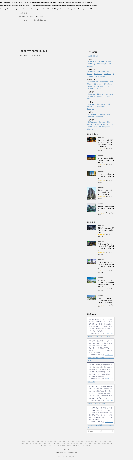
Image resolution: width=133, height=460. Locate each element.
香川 (90, 443)
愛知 (27, 443)
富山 (101, 441)
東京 (77, 441)
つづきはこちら (109, 333)
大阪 (49, 443)
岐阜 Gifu (91, 88)
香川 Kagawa (92, 114)
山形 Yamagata (101, 64)
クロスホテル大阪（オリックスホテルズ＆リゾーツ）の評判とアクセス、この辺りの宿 (106, 143)
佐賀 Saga (102, 122)
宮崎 (58, 445)
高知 (103, 443)
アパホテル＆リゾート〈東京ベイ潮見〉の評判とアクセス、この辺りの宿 (106, 247)
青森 (29, 441)
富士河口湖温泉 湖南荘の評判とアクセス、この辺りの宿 (106, 160)
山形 (46, 441)
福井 (110, 441)
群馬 (64, 441)
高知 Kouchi (99, 116)
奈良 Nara (100, 96)
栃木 (60, 441)
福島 (51, 441)
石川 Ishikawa (108, 84)
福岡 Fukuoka (92, 122)
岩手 (33, 441)
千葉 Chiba (107, 74)
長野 (92, 441)
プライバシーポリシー (77, 445)
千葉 (73, 441)
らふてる (23, 13)
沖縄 (68, 445)
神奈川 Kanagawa (100, 76)
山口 (86, 443)
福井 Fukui (91, 86)
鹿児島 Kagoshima (104, 127)
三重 (36, 443)
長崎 (45, 445)
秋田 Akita (109, 61)
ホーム (26, 20)
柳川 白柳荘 (91, 382)
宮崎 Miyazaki (92, 127)
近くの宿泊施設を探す (40, 20)
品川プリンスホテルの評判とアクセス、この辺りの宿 (106, 230)
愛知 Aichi (110, 86)
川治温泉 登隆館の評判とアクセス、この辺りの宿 (106, 208)
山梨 (87, 441)
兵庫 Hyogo (91, 96)
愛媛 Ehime (101, 114)
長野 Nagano (104, 81)
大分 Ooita (110, 124)
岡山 (77, 443)
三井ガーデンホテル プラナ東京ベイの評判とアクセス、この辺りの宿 (106, 300)
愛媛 (95, 443)
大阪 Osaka (109, 94)
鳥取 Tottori (91, 104)
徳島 (99, 443)
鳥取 (68, 443)
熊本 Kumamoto (100, 124)
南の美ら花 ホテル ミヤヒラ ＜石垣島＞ (99, 336)
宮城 (42, 441)
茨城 (55, 441)
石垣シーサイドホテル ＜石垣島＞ (97, 403)
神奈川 (82, 441)
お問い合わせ (88, 445)
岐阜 (31, 443)
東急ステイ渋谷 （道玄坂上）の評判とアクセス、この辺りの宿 (106, 192)
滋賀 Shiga (91, 94)
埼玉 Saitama (98, 74)
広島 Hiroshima (99, 106)
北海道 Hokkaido (93, 56)
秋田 (38, 441)
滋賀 (40, 443)
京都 (45, 443)
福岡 (108, 443)
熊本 (49, 445)
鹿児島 (63, 445)
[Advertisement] (66, 35)
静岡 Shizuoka (101, 86)
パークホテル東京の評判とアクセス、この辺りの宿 (106, 176)
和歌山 (63, 443)
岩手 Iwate (101, 61)
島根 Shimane (101, 104)
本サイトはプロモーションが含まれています (66, 452)
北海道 (23, 441)
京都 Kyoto (100, 94)
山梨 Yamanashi (93, 81)
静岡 (23, 443)
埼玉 (69, 441)
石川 (105, 441)
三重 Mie (98, 88)
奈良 (58, 443)
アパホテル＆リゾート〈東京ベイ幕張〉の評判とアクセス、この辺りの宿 (106, 265)
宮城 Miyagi (91, 64)
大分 (54, 445)
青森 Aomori (92, 61)
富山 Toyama (97, 84)
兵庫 (54, 443)
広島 (81, 443)
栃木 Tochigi (101, 71)
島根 (72, 443)
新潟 (96, 441)
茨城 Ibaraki (91, 71)
